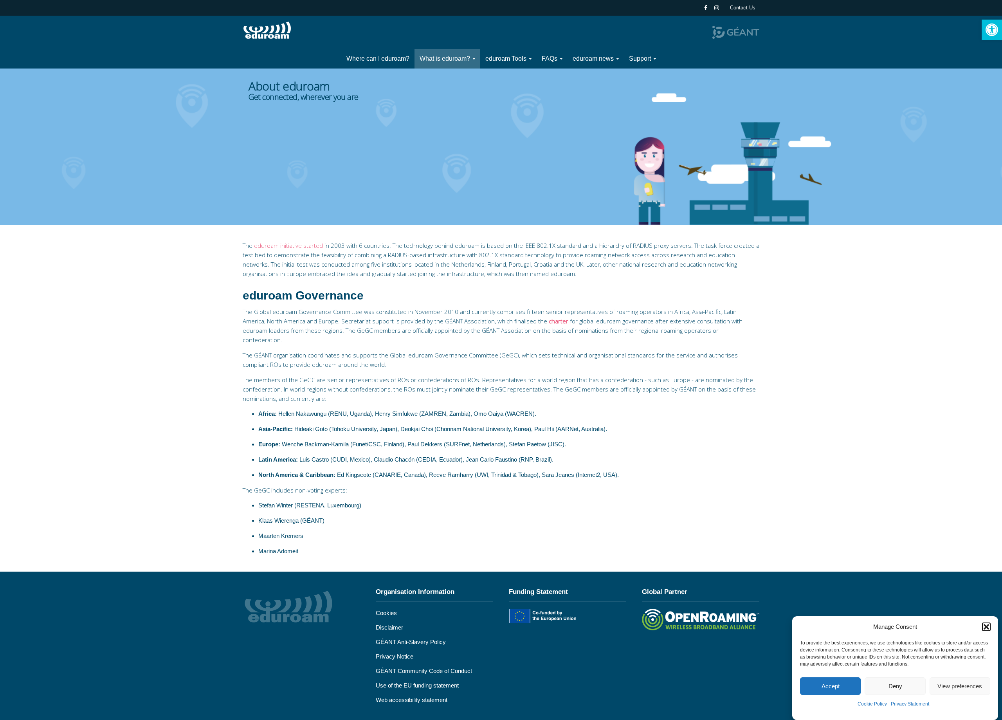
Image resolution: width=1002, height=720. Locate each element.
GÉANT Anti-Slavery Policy (411, 642)
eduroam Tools (505, 58)
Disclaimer (389, 627)
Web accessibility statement (411, 700)
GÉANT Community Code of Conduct (424, 671)
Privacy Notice (394, 656)
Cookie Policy (872, 704)
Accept (831, 686)
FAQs (549, 58)
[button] (992, 30)
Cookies (386, 613)
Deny (895, 686)
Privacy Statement (910, 704)
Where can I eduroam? (377, 58)
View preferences (959, 686)
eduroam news (593, 58)
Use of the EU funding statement (417, 685)
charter (558, 321)
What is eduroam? (445, 58)
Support (640, 58)
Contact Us (742, 8)
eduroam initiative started (288, 245)
